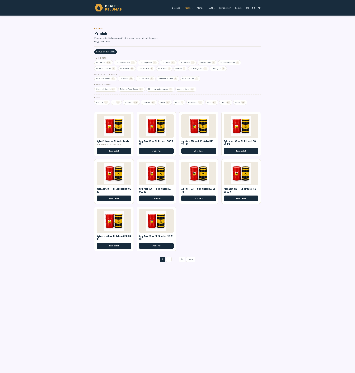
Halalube (148, 102)
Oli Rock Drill (145, 68)
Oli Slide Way (207, 62)
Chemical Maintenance (160, 89)
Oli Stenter (164, 68)
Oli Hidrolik (103, 62)
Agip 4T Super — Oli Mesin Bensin (113, 141)
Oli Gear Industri (125, 62)
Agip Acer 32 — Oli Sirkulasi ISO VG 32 (198, 190)
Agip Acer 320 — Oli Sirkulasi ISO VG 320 (240, 190)
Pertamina (194, 102)
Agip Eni (101, 102)
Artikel (212, 8)
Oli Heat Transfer (105, 68)
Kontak (238, 8)
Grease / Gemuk (105, 89)
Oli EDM (179, 68)
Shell (211, 102)
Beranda (176, 8)
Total (225, 102)
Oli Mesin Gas (189, 79)
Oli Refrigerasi (198, 68)
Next (191, 259)
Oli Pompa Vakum (229, 62)
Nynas (178, 102)
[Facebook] (253, 8)
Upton (239, 102)
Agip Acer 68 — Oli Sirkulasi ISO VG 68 (156, 237)
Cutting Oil (218, 68)
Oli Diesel (126, 79)
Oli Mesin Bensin (105, 79)
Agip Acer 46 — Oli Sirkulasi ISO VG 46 (114, 237)
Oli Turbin (168, 62)
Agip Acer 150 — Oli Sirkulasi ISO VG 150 (240, 142)
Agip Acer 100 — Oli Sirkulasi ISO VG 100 (197, 142)
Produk (187, 8)
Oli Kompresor (148, 62)
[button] (192, 7)
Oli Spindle (126, 68)
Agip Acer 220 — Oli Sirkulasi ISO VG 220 (155, 190)
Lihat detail (114, 151)
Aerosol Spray (185, 89)
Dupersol (131, 102)
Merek (200, 8)
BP (116, 102)
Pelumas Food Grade (131, 89)
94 (182, 259)
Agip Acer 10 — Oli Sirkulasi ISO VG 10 (156, 142)
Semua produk (105, 52)
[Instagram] (247, 8)
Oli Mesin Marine (167, 79)
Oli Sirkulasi (187, 62)
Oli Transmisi (145, 79)
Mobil (164, 102)
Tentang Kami (225, 8)
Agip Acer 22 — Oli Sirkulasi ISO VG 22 (114, 190)
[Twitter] (259, 8)
